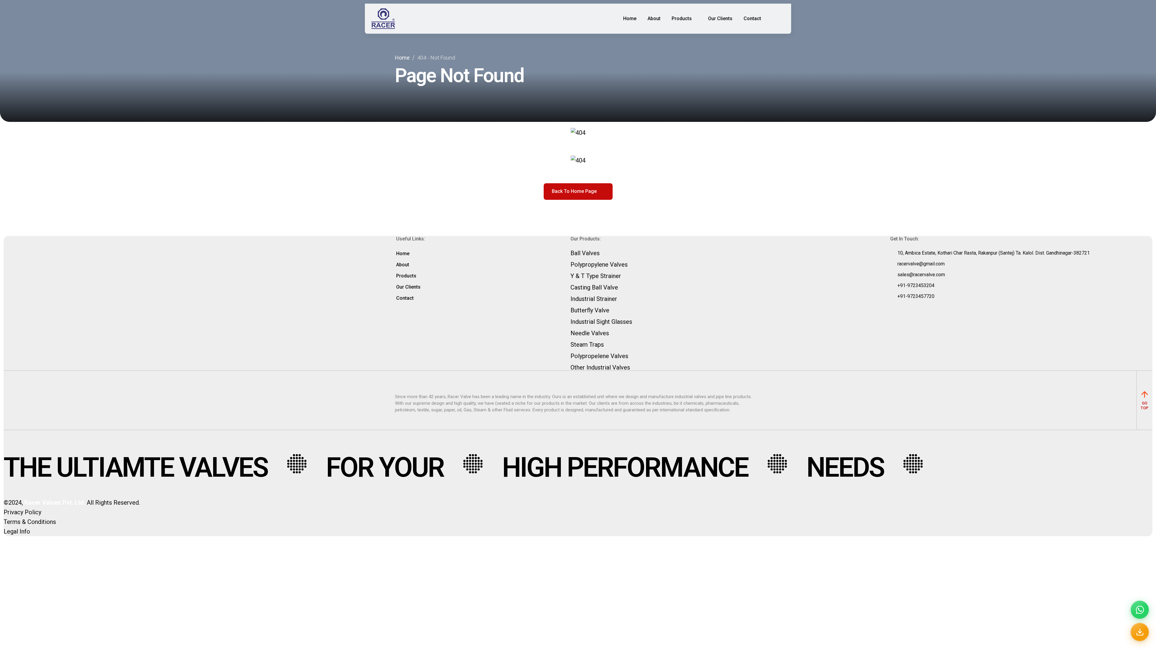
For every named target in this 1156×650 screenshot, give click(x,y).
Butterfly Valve (589, 310)
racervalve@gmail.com (921, 264)
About (654, 18)
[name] (383, 18)
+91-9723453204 (915, 285)
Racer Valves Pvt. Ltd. (54, 502)
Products (682, 18)
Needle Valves (589, 333)
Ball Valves (585, 253)
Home (629, 18)
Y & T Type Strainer (595, 276)
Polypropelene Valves (599, 356)
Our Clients (720, 18)
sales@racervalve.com (921, 274)
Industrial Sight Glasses (601, 322)
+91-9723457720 (915, 296)
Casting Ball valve (594, 287)
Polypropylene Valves (599, 265)
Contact (752, 18)
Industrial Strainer (593, 299)
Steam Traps (587, 345)
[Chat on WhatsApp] (1140, 610)
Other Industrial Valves (600, 367)
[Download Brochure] (1140, 632)
